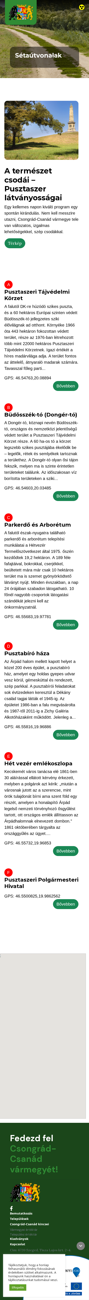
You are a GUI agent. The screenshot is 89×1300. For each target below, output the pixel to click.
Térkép (15, 243)
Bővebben (66, 386)
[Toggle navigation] (78, 13)
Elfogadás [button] (18, 1287)
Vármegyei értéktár (23, 1230)
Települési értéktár (23, 1234)
